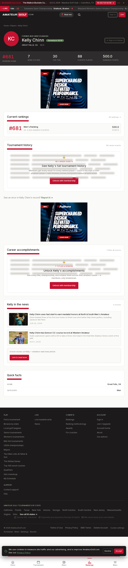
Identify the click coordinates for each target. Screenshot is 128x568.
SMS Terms (86, 528)
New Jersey (99, 510)
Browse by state (11, 424)
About (99, 432)
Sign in (113, 14)
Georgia (56, 510)
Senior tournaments (13, 432)
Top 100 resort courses (14, 465)
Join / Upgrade (104, 424)
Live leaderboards (43, 419)
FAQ (5, 494)
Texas (27, 510)
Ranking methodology (76, 424)
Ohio (15, 514)
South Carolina (84, 510)
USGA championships (14, 445)
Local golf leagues (12, 428)
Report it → (47, 197)
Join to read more (19, 357)
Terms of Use (56, 528)
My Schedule (10, 478)
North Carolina (68, 510)
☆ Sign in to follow (114, 40)
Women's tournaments (14, 437)
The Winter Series (12, 461)
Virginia (7, 514)
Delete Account (101, 528)
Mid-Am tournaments (13, 441)
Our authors (102, 437)
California (8, 510)
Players (13, 26)
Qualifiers (8, 470)
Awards (69, 428)
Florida (18, 510)
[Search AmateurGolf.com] (79, 15)
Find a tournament (12, 419)
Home (6, 26)
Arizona (46, 510)
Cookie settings (117, 528)
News (37, 424)
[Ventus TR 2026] (64, 89)
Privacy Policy (71, 528)
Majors (7, 450)
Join (122, 14)
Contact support (11, 489)
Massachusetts (114, 510)
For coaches (71, 432)
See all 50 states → (28, 514)
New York (36, 510)
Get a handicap (10, 474)
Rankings (70, 419)
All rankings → (115, 117)
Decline (108, 551)
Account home (103, 428)
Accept (119, 551)
